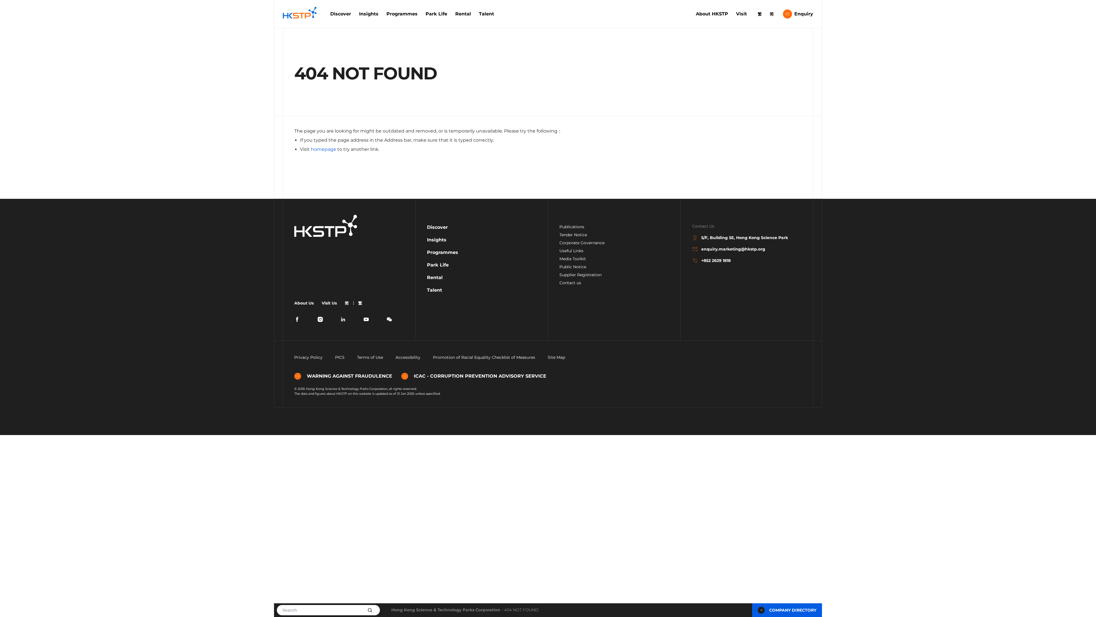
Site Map (556, 357)
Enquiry (803, 14)
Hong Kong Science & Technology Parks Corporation (445, 609)
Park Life (436, 14)
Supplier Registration (580, 274)
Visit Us (329, 303)
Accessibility (408, 357)
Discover (340, 14)
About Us (304, 303)
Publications (571, 226)
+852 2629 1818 (716, 260)
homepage (323, 149)
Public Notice (572, 266)
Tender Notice (573, 234)
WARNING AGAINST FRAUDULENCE (349, 376)
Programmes (402, 14)
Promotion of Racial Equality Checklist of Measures (484, 357)
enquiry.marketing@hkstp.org (733, 249)
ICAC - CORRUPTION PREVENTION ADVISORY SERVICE (480, 376)
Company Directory (792, 610)
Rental (463, 14)
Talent (486, 14)
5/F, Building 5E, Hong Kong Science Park (744, 237)
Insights (368, 14)
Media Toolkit (572, 258)
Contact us (570, 282)
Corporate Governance (582, 242)
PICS (339, 357)
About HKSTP (712, 14)
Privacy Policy (308, 357)
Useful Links (571, 250)
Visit (741, 14)
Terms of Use (370, 357)
